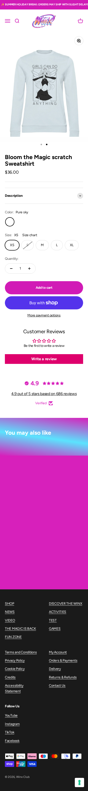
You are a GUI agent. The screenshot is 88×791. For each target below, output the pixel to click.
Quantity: (11, 259)
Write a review (44, 359)
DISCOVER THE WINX (65, 604)
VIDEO (10, 620)
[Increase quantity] (29, 268)
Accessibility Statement (14, 688)
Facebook (12, 741)
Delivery (55, 669)
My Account (58, 652)
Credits (10, 677)
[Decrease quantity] (11, 268)
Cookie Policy (14, 669)
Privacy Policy (15, 660)
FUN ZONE (13, 637)
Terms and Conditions (21, 652)
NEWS (10, 612)
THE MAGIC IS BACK (20, 629)
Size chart (29, 235)
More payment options (43, 315)
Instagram (12, 724)
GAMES (55, 629)
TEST (53, 620)
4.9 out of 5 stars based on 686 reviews (44, 393)
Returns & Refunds (63, 677)
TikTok (9, 732)
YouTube (11, 715)
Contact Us (57, 685)
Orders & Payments (63, 660)
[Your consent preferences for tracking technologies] (79, 782)
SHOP (9, 604)
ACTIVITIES (57, 612)
